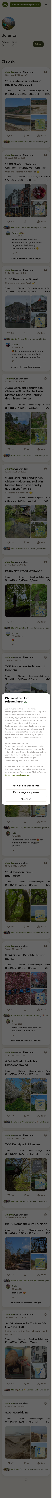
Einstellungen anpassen (26, 792)
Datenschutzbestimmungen (17, 775)
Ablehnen (26, 798)
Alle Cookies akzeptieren (26, 785)
